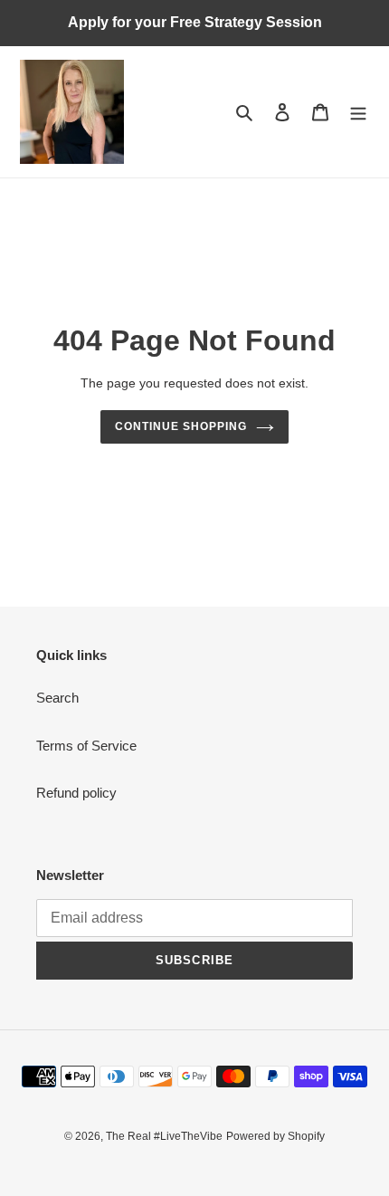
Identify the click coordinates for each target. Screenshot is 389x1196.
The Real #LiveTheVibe (164, 1136)
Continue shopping (181, 426)
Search (57, 697)
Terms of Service (86, 745)
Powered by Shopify (275, 1136)
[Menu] (358, 111)
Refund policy (76, 792)
